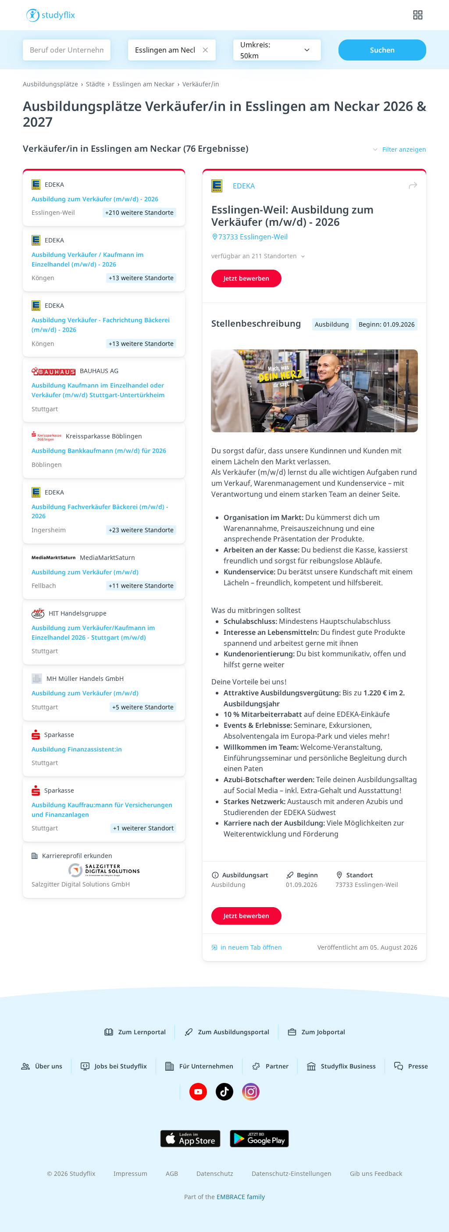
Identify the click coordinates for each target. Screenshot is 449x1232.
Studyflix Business (348, 1066)
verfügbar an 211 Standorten (255, 256)
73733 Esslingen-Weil (253, 237)
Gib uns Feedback (376, 1173)
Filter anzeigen (404, 149)
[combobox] (277, 50)
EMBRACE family (241, 1197)
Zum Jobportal (323, 1032)
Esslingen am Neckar (144, 84)
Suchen (382, 50)
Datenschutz (214, 1173)
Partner (277, 1066)
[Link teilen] (410, 185)
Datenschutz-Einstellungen (291, 1173)
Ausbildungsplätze (50, 84)
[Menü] (417, 15)
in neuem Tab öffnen (251, 947)
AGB (172, 1173)
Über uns (48, 1066)
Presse (418, 1066)
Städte (95, 84)
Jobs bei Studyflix (121, 1066)
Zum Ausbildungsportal (233, 1032)
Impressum (130, 1173)
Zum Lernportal (142, 1032)
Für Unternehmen (206, 1066)
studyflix (58, 14)
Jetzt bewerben (246, 278)
